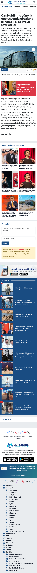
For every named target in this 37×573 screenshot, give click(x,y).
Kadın (11, 527)
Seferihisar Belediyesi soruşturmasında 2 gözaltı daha (26, 214)
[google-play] (27, 460)
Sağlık (11, 517)
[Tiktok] (28, 432)
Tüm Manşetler (14, 566)
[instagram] (17, 481)
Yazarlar (9, 538)
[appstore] (11, 460)
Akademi (12, 492)
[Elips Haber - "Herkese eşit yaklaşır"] (18, 2)
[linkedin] (33, 481)
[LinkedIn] (21, 432)
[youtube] (22, 481)
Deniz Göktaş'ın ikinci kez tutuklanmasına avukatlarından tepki (26, 167)
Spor (11, 520)
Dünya (11, 501)
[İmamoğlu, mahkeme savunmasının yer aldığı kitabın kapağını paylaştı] (10, 179)
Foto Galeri (10, 533)
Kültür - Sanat (14, 511)
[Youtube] (25, 432)
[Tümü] (34, 419)
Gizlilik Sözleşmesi (19, 436)
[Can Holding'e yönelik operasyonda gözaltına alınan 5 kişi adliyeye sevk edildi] (18, 57)
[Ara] (34, 2)
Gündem (17, 6)
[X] (12, 432)
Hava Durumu (14, 556)
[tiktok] (28, 481)
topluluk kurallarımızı (18, 249)
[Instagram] (18, 432)
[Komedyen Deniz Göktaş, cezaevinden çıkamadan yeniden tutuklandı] (27, 179)
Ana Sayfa (9, 485)
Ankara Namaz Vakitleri (17, 559)
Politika (25, 6)
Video (8, 536)
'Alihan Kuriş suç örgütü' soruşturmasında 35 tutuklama (9, 167)
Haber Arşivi (29, 436)
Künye (11, 436)
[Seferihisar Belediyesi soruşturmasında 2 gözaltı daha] (27, 203)
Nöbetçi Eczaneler (16, 554)
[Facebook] (8, 432)
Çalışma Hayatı (14, 524)
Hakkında (6, 436)
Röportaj (9, 540)
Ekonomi (33, 6)
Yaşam (11, 522)
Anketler (9, 545)
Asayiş (11, 494)
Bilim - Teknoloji (15, 497)
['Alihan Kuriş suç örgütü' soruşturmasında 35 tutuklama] (10, 156)
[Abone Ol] (34, 70)
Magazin (12, 513)
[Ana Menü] (2, 2)
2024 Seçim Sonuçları (17, 531)
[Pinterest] (15, 432)
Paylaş (5, 69)
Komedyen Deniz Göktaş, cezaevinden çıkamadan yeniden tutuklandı (27, 190)
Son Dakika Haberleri (16, 568)
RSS (5, 468)
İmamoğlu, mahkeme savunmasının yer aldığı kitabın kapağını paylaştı (10, 190)
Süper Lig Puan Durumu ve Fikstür (21, 563)
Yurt (11, 529)
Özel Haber (7, 7)
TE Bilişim (23, 475)
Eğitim (11, 504)
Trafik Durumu (14, 561)
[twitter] (12, 481)
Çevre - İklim (13, 499)
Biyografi (9, 543)
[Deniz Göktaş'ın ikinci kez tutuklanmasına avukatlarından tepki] (27, 156)
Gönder (5, 243)
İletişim (19, 438)
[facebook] (6, 481)
